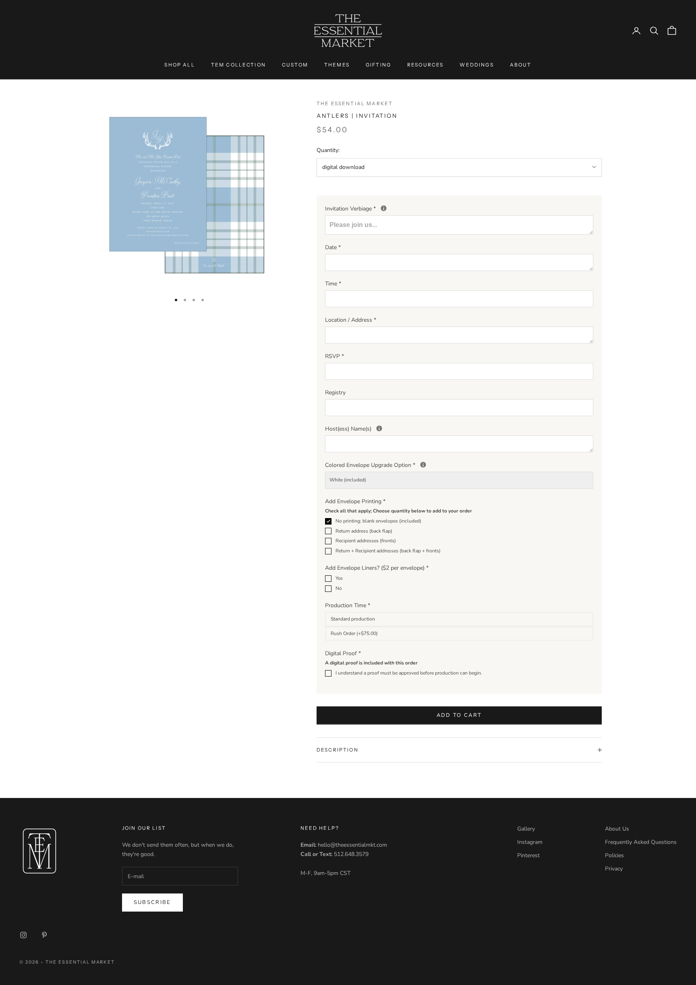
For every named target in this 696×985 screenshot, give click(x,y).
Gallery (526, 829)
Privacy (614, 869)
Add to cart (459, 715)
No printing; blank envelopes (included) (378, 521)
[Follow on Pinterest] (44, 935)
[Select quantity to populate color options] (423, 465)
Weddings (476, 65)
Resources (425, 65)
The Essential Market (355, 103)
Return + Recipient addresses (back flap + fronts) (388, 551)
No (339, 588)
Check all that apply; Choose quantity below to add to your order (398, 511)
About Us (617, 829)
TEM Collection (238, 65)
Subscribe (152, 902)
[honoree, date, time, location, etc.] (384, 208)
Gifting (378, 65)
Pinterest (528, 855)
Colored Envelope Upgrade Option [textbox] (416, 464)
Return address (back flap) (364, 531)
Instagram (530, 842)
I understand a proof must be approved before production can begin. (409, 673)
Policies (614, 855)
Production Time (347, 605)
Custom (295, 65)
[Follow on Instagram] (23, 935)
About (521, 65)
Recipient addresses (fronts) (366, 540)
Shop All (179, 65)
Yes (339, 578)
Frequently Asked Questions (641, 842)
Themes (337, 65)
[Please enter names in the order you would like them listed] (379, 428)
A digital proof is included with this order (371, 663)
